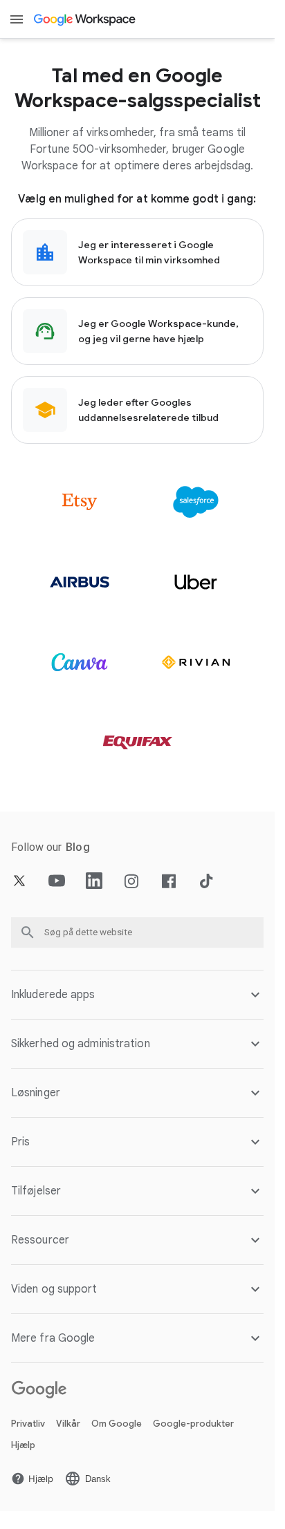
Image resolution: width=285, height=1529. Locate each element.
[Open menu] (16, 19)
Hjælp (23, 1445)
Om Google (116, 1423)
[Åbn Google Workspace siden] (85, 19)
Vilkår (68, 1423)
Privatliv (28, 1423)
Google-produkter (193, 1423)
